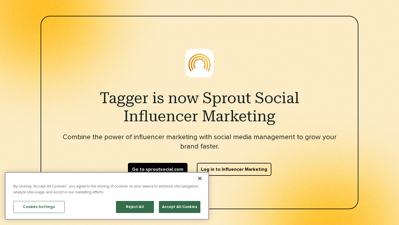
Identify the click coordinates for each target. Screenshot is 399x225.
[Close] (199, 178)
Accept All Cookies (179, 207)
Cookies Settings (39, 207)
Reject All (135, 207)
